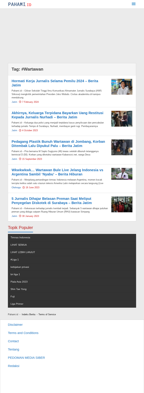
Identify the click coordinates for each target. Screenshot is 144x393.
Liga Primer (17, 303)
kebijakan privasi (20, 267)
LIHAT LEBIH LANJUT (23, 252)
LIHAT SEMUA (19, 244)
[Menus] (133, 4)
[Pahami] (20, 4)
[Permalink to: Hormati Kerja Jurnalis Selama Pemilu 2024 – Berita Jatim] (121, 86)
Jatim (14, 102)
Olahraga (16, 187)
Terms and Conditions (23, 333)
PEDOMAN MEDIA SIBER (26, 357)
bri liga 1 (15, 274)
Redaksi (13, 366)
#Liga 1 (15, 259)
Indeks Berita (28, 314)
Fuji (13, 296)
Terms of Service (47, 314)
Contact (13, 341)
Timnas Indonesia (20, 237)
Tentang (13, 349)
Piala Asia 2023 (19, 281)
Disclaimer (15, 324)
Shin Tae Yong (19, 289)
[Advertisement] (72, 35)
